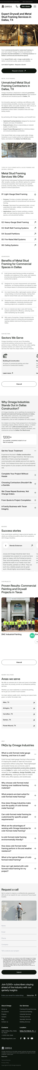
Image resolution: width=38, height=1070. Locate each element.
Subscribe (30, 995)
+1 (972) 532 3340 (7, 1035)
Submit (19, 972)
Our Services (24, 1006)
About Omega (6, 1006)
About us (4, 1009)
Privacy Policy (21, 965)
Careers (3, 1016)
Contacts (4, 1027)
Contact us (4, 1022)
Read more (4, 1056)
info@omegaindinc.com (8, 1038)
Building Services (25, 1022)
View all (19, 384)
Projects (3, 1014)
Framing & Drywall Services (28, 1009)
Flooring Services (25, 1016)
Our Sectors (5, 1011)
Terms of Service (29, 965)
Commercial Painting (26, 1011)
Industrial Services (25, 1014)
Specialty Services (25, 1019)
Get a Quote (26, 6)
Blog (2, 1019)
